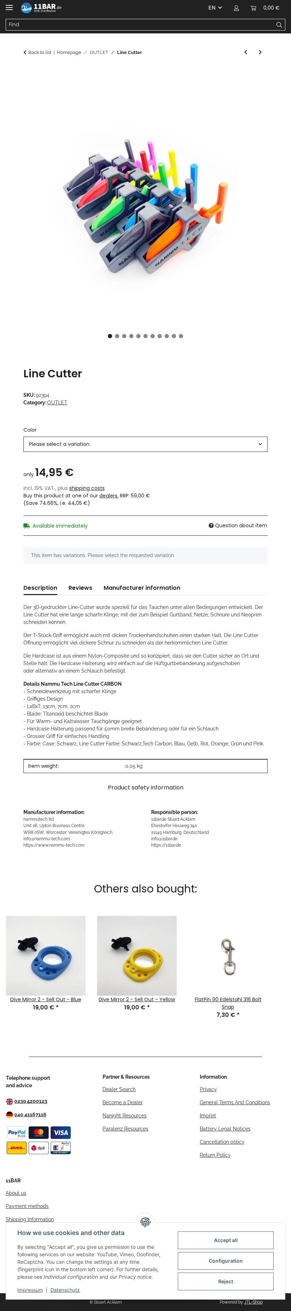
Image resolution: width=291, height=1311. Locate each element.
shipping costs (87, 488)
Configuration (226, 1261)
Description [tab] (40, 588)
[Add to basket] (29, 73)
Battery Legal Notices (225, 1129)
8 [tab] (160, 336)
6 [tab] (145, 336)
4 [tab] (131, 336)
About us (16, 1193)
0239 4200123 (30, 1101)
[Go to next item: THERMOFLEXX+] (260, 52)
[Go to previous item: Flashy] (245, 52)
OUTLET (57, 402)
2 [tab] (117, 336)
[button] (236, 8)
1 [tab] (110, 336)
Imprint (208, 1115)
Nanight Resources (125, 1115)
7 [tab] (152, 336)
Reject (225, 1281)
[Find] (279, 25)
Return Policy (215, 1155)
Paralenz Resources (125, 1129)
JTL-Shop (253, 1302)
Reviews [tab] (80, 588)
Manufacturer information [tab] (142, 588)
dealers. (109, 495)
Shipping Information (30, 1219)
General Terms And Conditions (235, 1102)
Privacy (208, 1089)
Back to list (39, 52)
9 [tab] (167, 336)
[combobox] (145, 444)
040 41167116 (30, 1114)
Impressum (30, 1290)
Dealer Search (119, 1089)
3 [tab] (124, 336)
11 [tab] (181, 336)
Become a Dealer (123, 1102)
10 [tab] (174, 336)
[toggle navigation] (9, 4)
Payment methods (27, 1206)
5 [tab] (138, 336)
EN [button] (211, 8)
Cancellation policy (222, 1142)
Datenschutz (65, 1290)
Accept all (226, 1240)
